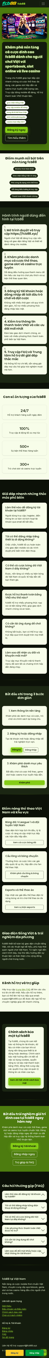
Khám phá (24, 782)
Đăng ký (16, 749)
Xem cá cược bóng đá (24, 842)
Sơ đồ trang (8, 1337)
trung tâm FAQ (23, 989)
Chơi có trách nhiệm (12, 1315)
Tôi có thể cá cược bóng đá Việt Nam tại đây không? (21, 1218)
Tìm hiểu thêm (16, 138)
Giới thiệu (6, 1306)
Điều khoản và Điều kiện (14, 1309)
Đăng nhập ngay (24, 1154)
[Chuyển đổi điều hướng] (43, 3)
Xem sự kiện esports (24, 907)
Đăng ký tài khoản (24, 1146)
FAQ (4, 1334)
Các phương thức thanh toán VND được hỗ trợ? (22, 1229)
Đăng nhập (31, 749)
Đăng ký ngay (16, 130)
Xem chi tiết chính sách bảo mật (24, 1081)
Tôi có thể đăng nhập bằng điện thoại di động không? (21, 1206)
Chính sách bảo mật (12, 1312)
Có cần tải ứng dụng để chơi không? (19, 1241)
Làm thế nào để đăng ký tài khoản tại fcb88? (23, 1195)
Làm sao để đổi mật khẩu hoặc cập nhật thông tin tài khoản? (23, 1252)
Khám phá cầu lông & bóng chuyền (24, 875)
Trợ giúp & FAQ (24, 1162)
